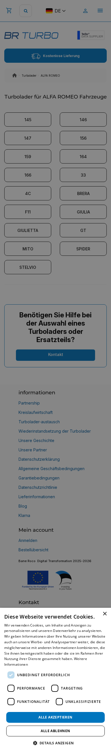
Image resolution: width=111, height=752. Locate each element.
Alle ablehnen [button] (55, 730)
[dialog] (55, 680)
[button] (55, 742)
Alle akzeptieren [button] (55, 717)
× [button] (104, 614)
